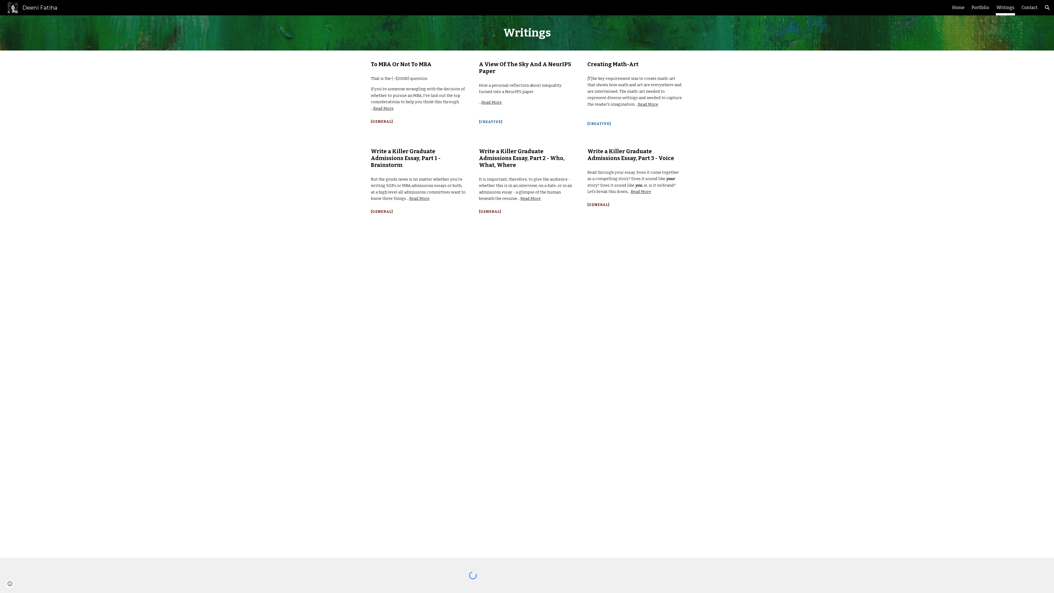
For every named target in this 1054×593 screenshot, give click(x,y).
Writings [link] (1005, 7)
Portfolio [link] (980, 7)
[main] (527, 33)
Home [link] (958, 7)
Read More (383, 108)
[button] (1047, 7)
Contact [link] (1030, 7)
